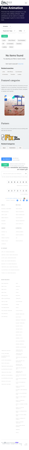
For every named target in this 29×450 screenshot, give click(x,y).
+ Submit (4, 36)
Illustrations (12, 147)
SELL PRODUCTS (6, 159)
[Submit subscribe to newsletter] (26, 173)
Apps (4, 147)
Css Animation (21, 40)
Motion (11, 47)
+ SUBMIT (5, 164)
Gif (3, 43)
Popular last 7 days (9, 31)
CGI (20, 147)
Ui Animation (10, 43)
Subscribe (20, 63)
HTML (22, 31)
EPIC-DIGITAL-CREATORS (12, 198)
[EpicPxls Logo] (6, 3)
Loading (4, 47)
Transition (18, 43)
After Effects (11, 40)
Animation (7, 26)
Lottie (3, 40)
